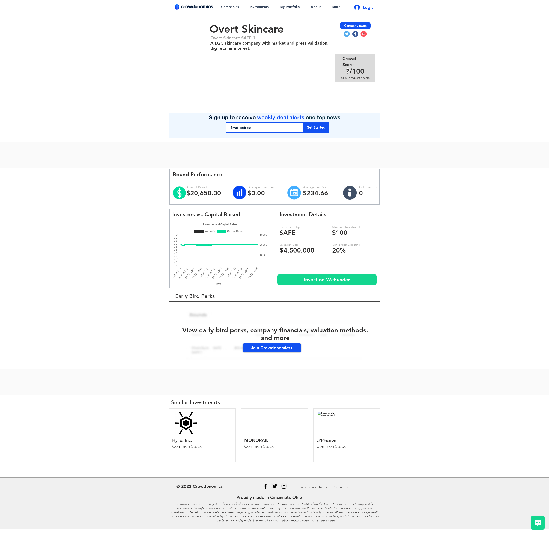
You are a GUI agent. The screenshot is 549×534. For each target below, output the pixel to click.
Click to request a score (355, 77)
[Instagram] (284, 486)
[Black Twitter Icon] (274, 486)
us (340, 487)
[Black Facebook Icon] (265, 486)
